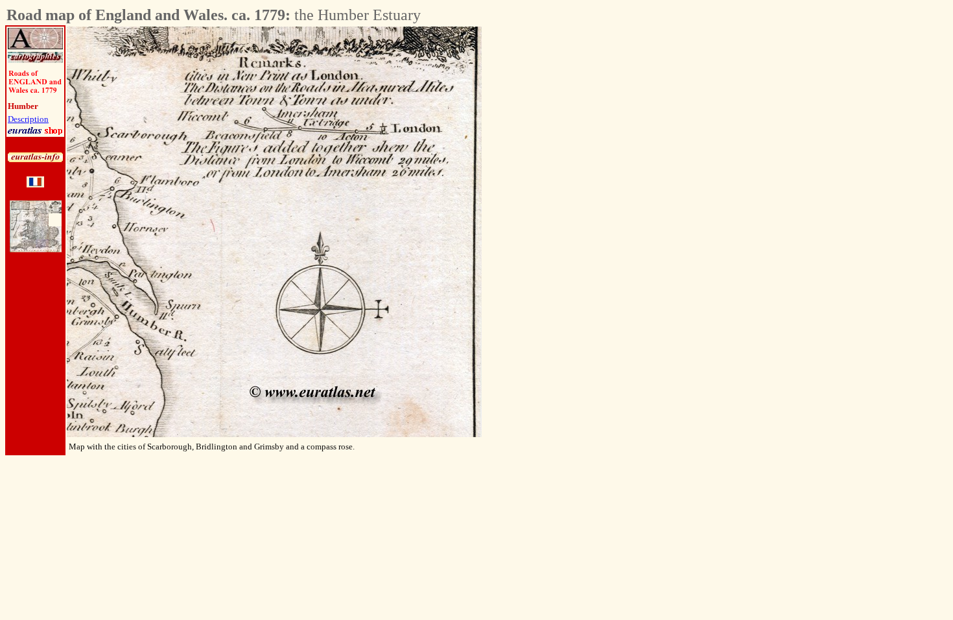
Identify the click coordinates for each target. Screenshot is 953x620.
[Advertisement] (535, 221)
